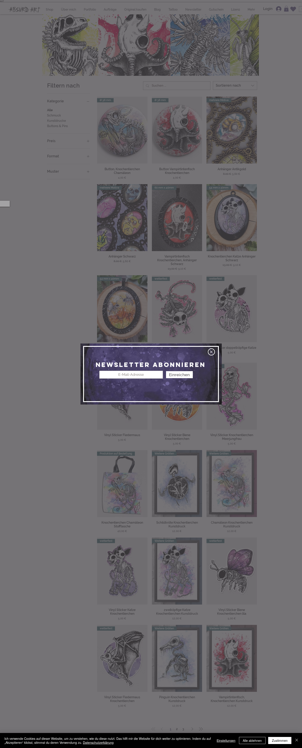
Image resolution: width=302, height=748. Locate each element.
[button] (211, 351)
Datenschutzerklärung (98, 742)
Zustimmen (280, 740)
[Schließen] (296, 740)
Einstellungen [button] (226, 740)
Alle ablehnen (252, 740)
